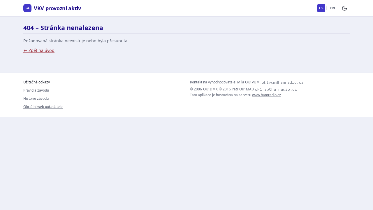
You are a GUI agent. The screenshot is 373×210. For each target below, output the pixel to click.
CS (321, 8)
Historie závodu (36, 98)
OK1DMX (210, 89)
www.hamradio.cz (266, 94)
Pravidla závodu (36, 90)
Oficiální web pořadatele (43, 106)
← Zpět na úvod (38, 50)
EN (332, 8)
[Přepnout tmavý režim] (344, 8)
